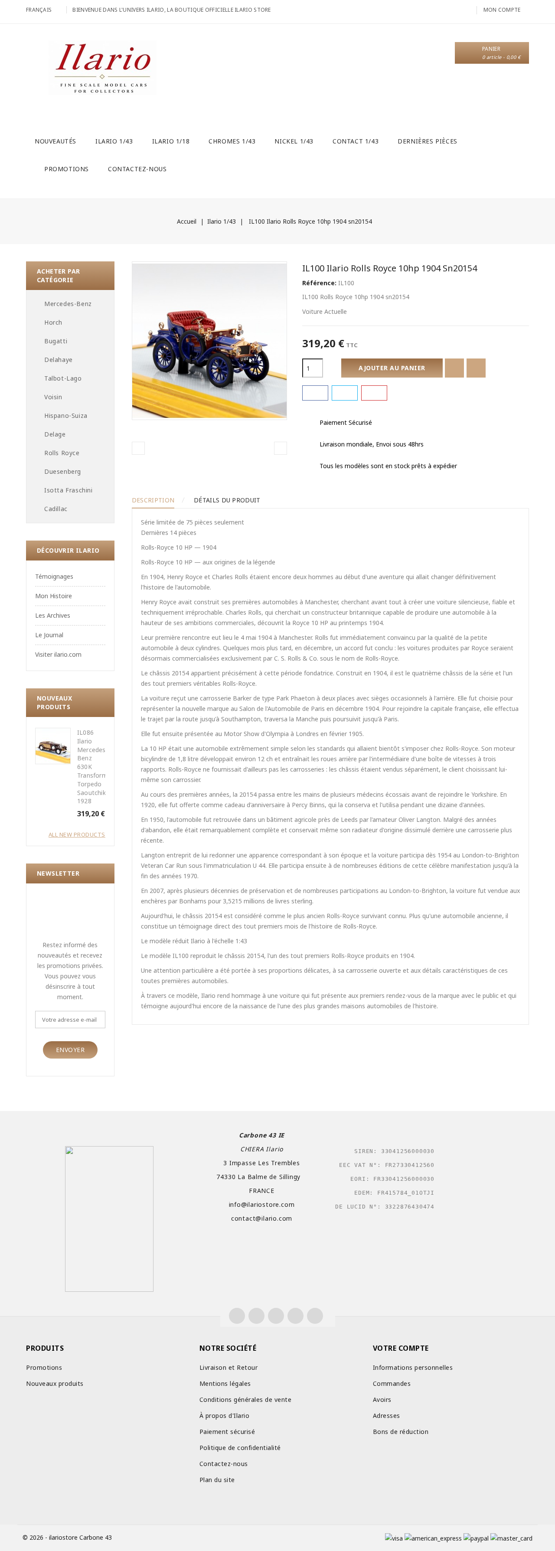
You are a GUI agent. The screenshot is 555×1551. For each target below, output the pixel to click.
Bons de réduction (401, 1431)
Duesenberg (62, 471)
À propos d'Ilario (224, 1415)
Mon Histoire (53, 596)
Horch (53, 322)
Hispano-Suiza (66, 415)
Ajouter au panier (392, 368)
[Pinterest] (374, 393)
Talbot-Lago (63, 378)
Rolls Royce (62, 453)
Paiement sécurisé (227, 1431)
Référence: (319, 283)
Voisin (53, 397)
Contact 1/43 (356, 141)
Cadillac (56, 509)
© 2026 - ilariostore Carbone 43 (67, 1537)
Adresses (386, 1415)
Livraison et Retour (228, 1367)
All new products (77, 834)
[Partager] (315, 393)
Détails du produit (227, 500)
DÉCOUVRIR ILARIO (68, 550)
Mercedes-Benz (68, 304)
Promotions (66, 169)
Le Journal (49, 635)
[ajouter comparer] (476, 368)
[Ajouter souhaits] (454, 368)
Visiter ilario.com (58, 654)
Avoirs (382, 1399)
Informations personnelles (413, 1367)
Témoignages (54, 576)
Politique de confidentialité (240, 1447)
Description (153, 500)
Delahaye (58, 359)
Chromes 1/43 (232, 141)
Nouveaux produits (55, 1383)
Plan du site (217, 1480)
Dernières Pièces (427, 141)
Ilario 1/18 (171, 141)
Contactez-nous (137, 169)
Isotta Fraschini (68, 490)
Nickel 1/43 (293, 141)
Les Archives (52, 615)
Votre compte (401, 1348)
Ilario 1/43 (114, 141)
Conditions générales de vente (245, 1399)
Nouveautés (55, 141)
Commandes (392, 1383)
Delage (55, 434)
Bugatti (55, 341)
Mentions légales (225, 1383)
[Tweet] (344, 393)
